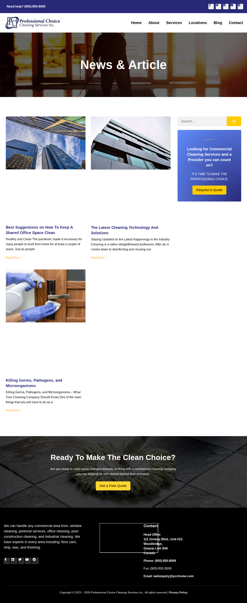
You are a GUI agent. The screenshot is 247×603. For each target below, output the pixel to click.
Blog (218, 23)
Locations (198, 23)
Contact (236, 23)
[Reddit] (240, 6)
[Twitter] (218, 6)
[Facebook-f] (211, 6)
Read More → (14, 257)
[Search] (234, 121)
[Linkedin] (225, 6)
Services (174, 23)
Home (136, 23)
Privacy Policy (178, 592)
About (153, 23)
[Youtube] (233, 6)
